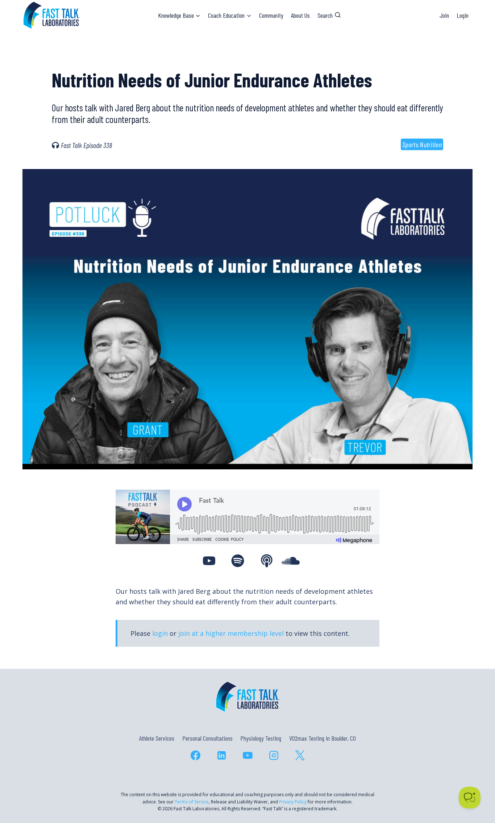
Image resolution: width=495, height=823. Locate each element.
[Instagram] (273, 755)
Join (444, 15)
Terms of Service (192, 802)
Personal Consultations (207, 738)
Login (463, 15)
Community (271, 15)
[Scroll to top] (476, 786)
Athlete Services (156, 738)
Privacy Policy (293, 802)
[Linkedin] (221, 755)
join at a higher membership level (231, 633)
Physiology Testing (260, 738)
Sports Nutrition (422, 144)
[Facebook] (195, 755)
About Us (300, 15)
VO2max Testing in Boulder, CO (322, 738)
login (160, 633)
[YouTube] (247, 755)
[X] (299, 755)
